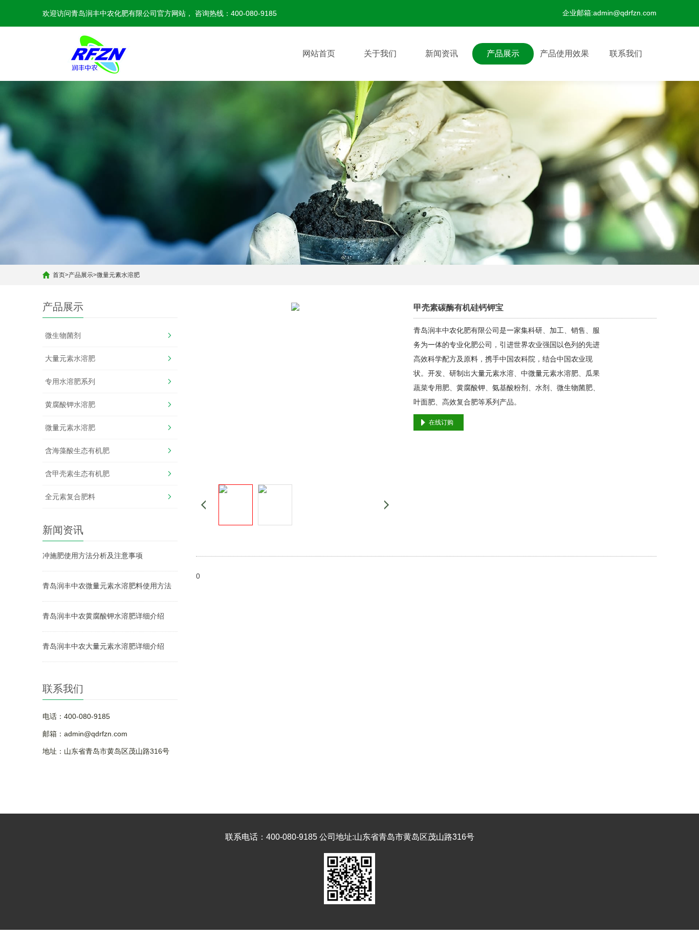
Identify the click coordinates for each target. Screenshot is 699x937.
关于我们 (380, 53)
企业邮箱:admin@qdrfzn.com (609, 13)
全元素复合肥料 (70, 497)
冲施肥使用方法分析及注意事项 (92, 555)
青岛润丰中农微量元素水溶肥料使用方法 (106, 586)
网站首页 (318, 53)
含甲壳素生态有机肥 (77, 474)
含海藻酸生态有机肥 (77, 450)
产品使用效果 (564, 53)
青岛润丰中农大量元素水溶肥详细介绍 (103, 646)
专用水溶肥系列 (70, 381)
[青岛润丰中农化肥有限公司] (98, 53)
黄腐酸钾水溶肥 (70, 404)
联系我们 (625, 53)
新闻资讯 (441, 53)
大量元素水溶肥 (70, 358)
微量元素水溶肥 (118, 275)
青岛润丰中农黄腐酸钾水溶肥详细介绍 (103, 616)
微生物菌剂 (63, 335)
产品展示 (503, 53)
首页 (59, 275)
